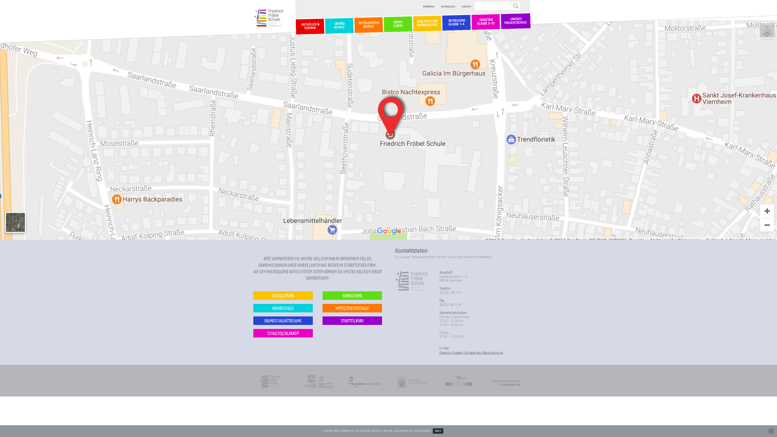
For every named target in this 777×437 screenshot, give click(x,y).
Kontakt (466, 6)
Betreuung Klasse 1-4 (456, 23)
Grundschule (283, 308)
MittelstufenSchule (368, 25)
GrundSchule (339, 26)
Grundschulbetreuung (282, 320)
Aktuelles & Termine (310, 26)
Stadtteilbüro (352, 320)
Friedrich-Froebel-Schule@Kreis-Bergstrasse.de (471, 353)
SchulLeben (398, 24)
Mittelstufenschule (352, 308)
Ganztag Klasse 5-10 (485, 22)
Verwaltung (352, 295)
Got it (438, 431)
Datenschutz (448, 6)
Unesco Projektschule (515, 21)
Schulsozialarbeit (283, 333)
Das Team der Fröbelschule (427, 24)
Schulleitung (283, 295)
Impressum (429, 6)
